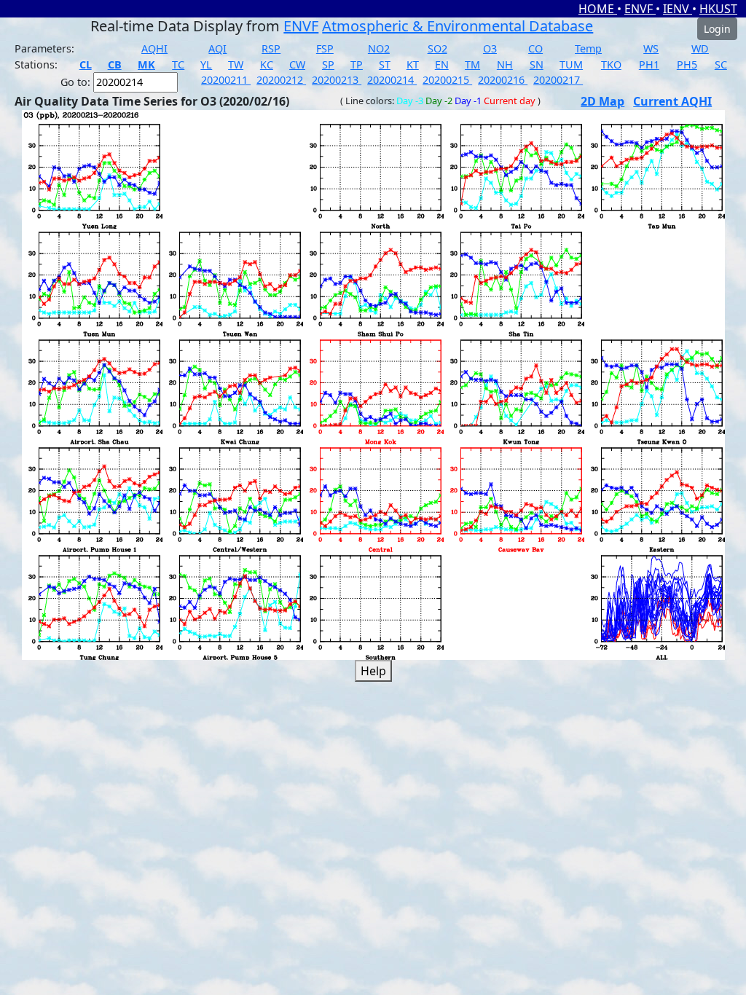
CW (297, 64)
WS (651, 48)
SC (721, 64)
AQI (217, 48)
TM (472, 64)
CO (535, 48)
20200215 (447, 80)
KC (266, 64)
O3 (490, 48)
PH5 (687, 64)
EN (442, 64)
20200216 (502, 80)
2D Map (602, 101)
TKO (611, 64)
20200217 (558, 80)
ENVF (640, 9)
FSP (325, 48)
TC (178, 64)
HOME (597, 9)
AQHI (154, 48)
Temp (588, 48)
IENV (677, 9)
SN (536, 64)
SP (328, 64)
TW (235, 64)
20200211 (226, 80)
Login (717, 29)
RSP (271, 48)
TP (356, 64)
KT (413, 64)
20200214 (392, 80)
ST (384, 64)
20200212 (281, 80)
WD (700, 48)
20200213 (336, 80)
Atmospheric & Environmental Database (457, 26)
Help (373, 671)
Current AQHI (672, 101)
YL (206, 64)
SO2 (437, 48)
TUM (571, 64)
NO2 (379, 48)
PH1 (649, 64)
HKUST (718, 9)
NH (505, 64)
